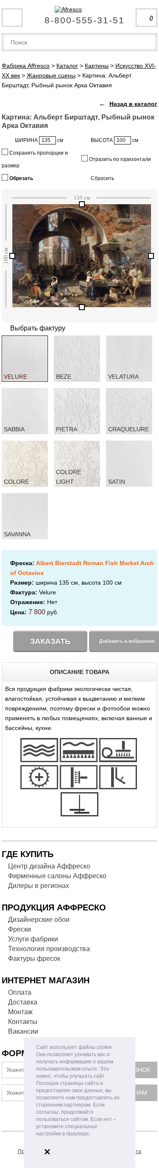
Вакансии (23, 1031)
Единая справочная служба (79, 17)
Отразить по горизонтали (119, 159)
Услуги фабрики (33, 939)
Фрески (19, 929)
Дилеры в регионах (38, 885)
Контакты (22, 1021)
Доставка (22, 1002)
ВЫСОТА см (114, 140)
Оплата (19, 992)
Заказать (50, 641)
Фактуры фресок (34, 958)
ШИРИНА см (39, 140)
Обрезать (20, 178)
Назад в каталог (133, 103)
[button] (93, 1134)
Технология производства (49, 948)
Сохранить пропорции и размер (35, 159)
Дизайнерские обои (39, 919)
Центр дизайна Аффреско (49, 866)
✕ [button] (47, 1152)
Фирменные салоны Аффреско (57, 875)
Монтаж (20, 1011)
